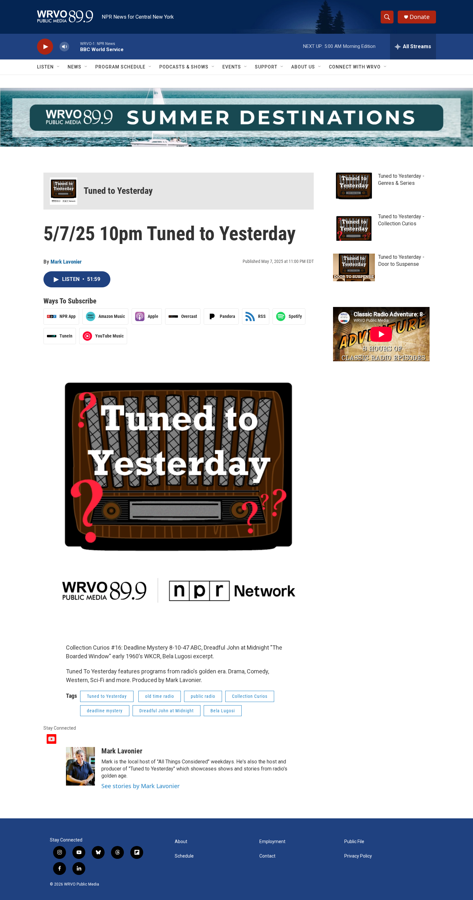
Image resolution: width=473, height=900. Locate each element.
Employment (272, 841)
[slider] (75, 46)
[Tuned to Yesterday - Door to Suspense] (354, 267)
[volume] (64, 47)
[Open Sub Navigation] (58, 66)
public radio (203, 696)
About (181, 841)
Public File (354, 841)
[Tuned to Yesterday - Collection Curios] (354, 227)
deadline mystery (105, 710)
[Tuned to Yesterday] (63, 191)
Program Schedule (120, 66)
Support (266, 66)
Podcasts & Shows (184, 66)
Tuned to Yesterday (118, 190)
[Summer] (236, 117)
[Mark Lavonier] (80, 766)
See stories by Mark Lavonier (140, 786)
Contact (267, 856)
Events (231, 66)
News (74, 66)
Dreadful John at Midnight (166, 710)
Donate (420, 17)
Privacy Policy (358, 856)
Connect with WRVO (355, 66)
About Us (303, 66)
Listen (45, 66)
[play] (45, 46)
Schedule (184, 856)
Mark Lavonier (66, 261)
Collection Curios (249, 696)
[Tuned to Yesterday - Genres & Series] (354, 186)
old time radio (159, 696)
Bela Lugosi (222, 710)
